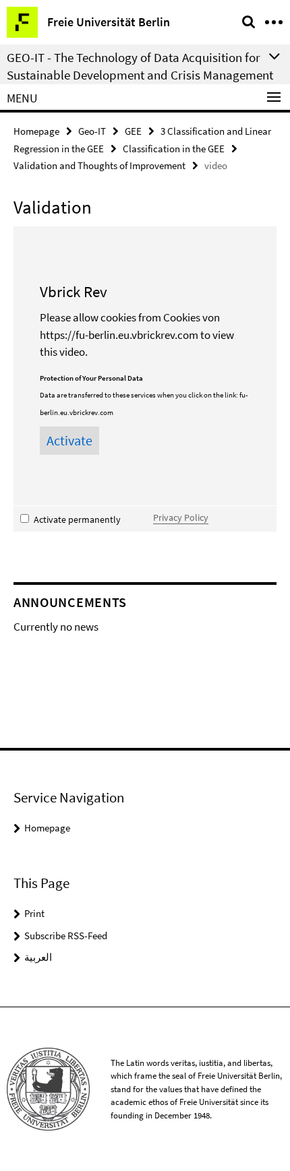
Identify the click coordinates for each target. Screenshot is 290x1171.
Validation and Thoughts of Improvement (99, 165)
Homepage (36, 131)
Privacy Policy (180, 517)
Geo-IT (92, 131)
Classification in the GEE (174, 148)
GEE (133, 131)
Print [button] (34, 913)
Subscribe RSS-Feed (65, 935)
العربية (38, 957)
